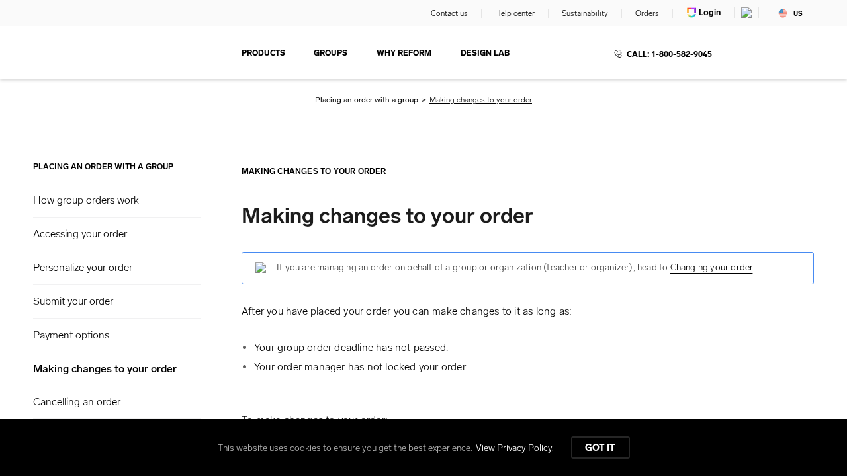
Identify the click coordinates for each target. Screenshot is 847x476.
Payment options (71, 335)
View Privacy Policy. (515, 448)
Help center (515, 13)
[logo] (93, 52)
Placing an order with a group (366, 99)
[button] (117, 200)
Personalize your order (82, 267)
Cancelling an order (76, 401)
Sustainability (585, 13)
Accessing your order (80, 233)
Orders (647, 13)
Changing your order (711, 267)
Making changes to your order (105, 369)
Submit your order (73, 301)
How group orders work (86, 200)
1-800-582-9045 (682, 54)
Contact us (449, 13)
